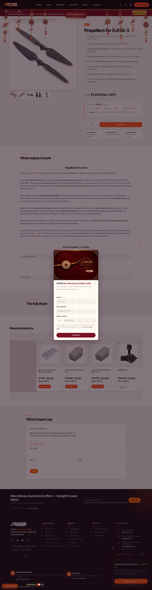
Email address (61, 307)
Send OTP (76, 335)
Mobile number (62, 316)
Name (59, 297)
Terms (85, 327)
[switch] (35, 584)
